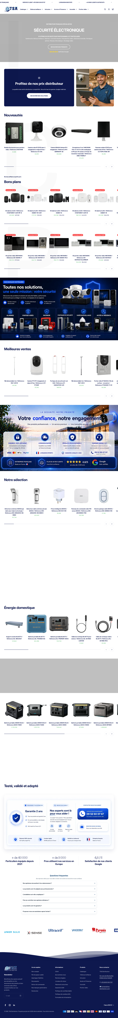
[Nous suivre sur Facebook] (5, 1005)
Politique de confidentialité (63, 991)
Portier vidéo (83, 9)
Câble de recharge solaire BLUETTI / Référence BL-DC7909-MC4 (104, 639)
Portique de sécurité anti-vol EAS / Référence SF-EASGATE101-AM (59, 383)
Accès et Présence (60, 9)
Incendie (72, 9)
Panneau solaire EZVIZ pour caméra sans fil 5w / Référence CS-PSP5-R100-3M (103, 149)
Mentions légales (60, 978)
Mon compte (35, 971)
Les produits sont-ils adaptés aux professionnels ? (38, 889)
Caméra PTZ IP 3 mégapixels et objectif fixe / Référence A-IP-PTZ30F (36, 383)
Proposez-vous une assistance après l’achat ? (37, 911)
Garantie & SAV (59, 987)
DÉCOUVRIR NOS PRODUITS (59, 47)
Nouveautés (35, 981)
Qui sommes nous (60, 975)
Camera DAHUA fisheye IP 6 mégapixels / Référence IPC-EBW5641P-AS (59, 149)
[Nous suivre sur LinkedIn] (14, 1005)
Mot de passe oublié (38, 975)
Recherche (35, 991)
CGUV (57, 971)
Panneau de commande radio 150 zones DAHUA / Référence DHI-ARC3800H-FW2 (81, 511)
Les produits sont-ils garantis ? (32, 905)
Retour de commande (38, 984)
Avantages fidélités (37, 978)
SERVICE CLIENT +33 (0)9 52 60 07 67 (34, 2)
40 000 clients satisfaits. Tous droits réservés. (41, 1011)
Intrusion (47, 9)
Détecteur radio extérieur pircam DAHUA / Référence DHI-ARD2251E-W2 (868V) (37, 511)
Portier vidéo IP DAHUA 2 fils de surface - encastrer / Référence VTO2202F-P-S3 (103, 383)
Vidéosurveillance (35, 9)
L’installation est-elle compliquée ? (33, 894)
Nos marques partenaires (39, 987)
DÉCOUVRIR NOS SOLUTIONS (39, 96)
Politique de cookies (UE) (62, 994)
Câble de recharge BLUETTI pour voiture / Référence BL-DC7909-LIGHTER (81, 639)
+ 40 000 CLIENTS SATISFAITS (95, 2)
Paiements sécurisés (61, 984)
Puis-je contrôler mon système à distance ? (36, 900)
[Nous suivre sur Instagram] (10, 1005)
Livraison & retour (60, 981)
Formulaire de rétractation (63, 997)
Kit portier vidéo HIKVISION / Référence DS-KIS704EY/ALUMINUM (81, 258)
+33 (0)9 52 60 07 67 (106, 982)
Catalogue (23, 9)
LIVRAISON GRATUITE (65, 2)
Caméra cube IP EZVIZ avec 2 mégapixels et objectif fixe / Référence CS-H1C (36, 149)
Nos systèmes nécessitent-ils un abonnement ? (37, 883)
